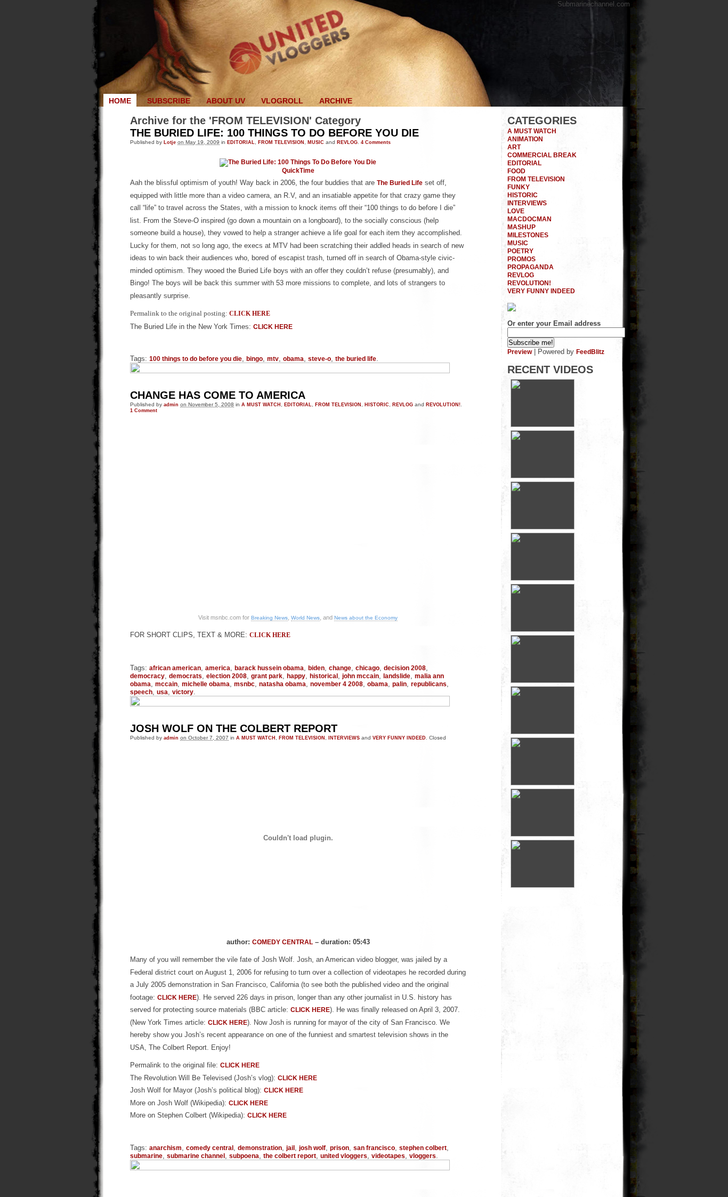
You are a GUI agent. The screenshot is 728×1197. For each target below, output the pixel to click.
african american (175, 667)
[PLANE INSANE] (543, 783)
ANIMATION (525, 138)
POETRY (520, 250)
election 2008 (226, 675)
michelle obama (206, 683)
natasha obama (282, 683)
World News (305, 618)
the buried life (355, 358)
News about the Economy (366, 618)
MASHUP (521, 226)
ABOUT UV (225, 101)
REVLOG (347, 142)
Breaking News (269, 618)
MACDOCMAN (529, 218)
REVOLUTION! (443, 404)
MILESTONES (527, 234)
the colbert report (289, 1155)
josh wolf (312, 1147)
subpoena (244, 1155)
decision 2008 (405, 667)
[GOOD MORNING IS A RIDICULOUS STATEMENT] (543, 424)
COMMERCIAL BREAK (542, 154)
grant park (266, 675)
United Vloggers (364, 53)
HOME (120, 101)
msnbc (244, 683)
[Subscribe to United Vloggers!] (511, 309)
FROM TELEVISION (281, 142)
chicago (367, 667)
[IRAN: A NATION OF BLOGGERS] (543, 527)
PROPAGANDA (530, 266)
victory (182, 691)
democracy (147, 675)
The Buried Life (400, 182)
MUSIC (316, 142)
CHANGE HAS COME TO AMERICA (217, 395)
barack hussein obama (269, 667)
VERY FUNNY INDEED (399, 738)
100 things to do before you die (195, 358)
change (340, 667)
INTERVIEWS (344, 738)
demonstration (260, 1147)
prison (339, 1147)
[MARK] (543, 475)
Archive (335, 101)
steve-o (319, 358)
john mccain (360, 675)
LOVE (515, 210)
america (217, 667)
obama (293, 358)
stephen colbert (423, 1147)
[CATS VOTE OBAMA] (543, 885)
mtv (273, 358)
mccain (166, 683)
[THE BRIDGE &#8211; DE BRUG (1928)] (543, 629)
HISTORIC (377, 404)
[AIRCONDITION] (543, 731)
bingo (254, 358)
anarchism (165, 1147)
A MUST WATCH (261, 404)
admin (171, 404)
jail (290, 1147)
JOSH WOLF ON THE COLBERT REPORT (233, 728)
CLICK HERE (249, 313)
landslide (396, 675)
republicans (429, 683)
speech (141, 691)
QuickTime (298, 170)
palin (399, 683)
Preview (519, 351)
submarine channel (196, 1155)
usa (162, 691)
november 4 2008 (336, 683)
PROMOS (521, 258)
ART (514, 146)
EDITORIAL (241, 142)
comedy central (209, 1147)
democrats (185, 675)
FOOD (516, 170)
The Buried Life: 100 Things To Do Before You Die (274, 133)
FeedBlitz (590, 351)
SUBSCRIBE (168, 101)
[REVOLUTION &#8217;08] (543, 834)
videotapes (388, 1155)
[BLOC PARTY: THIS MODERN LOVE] (543, 578)
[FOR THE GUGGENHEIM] (543, 680)
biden (316, 667)
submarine (146, 1155)
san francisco (374, 1147)
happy (296, 675)
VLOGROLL (282, 101)
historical (324, 675)
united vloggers (343, 1155)
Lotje (170, 142)
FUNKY (518, 186)
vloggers (422, 1155)
